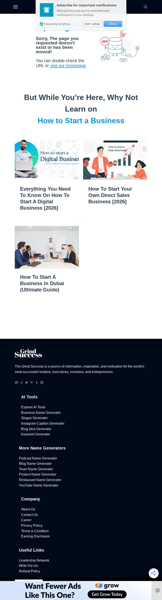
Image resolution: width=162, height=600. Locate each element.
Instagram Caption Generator (42, 423)
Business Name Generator (41, 412)
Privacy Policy (31, 525)
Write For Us (28, 565)
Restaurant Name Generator (40, 480)
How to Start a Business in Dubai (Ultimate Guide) (42, 283)
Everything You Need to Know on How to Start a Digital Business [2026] (45, 198)
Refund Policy (29, 571)
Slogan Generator (34, 418)
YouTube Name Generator (38, 485)
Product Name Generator (37, 474)
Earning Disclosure (35, 536)
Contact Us (29, 515)
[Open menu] (15, 7)
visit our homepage (68, 65)
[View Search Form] (145, 7)
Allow (113, 24)
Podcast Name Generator (38, 458)
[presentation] (47, 159)
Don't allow (92, 24)
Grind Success (32, 366)
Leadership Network (34, 560)
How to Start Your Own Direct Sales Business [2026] (110, 195)
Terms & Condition (35, 531)
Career (26, 520)
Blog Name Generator (35, 463)
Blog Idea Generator (36, 429)
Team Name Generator (36, 469)
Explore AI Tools (33, 407)
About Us (28, 509)
